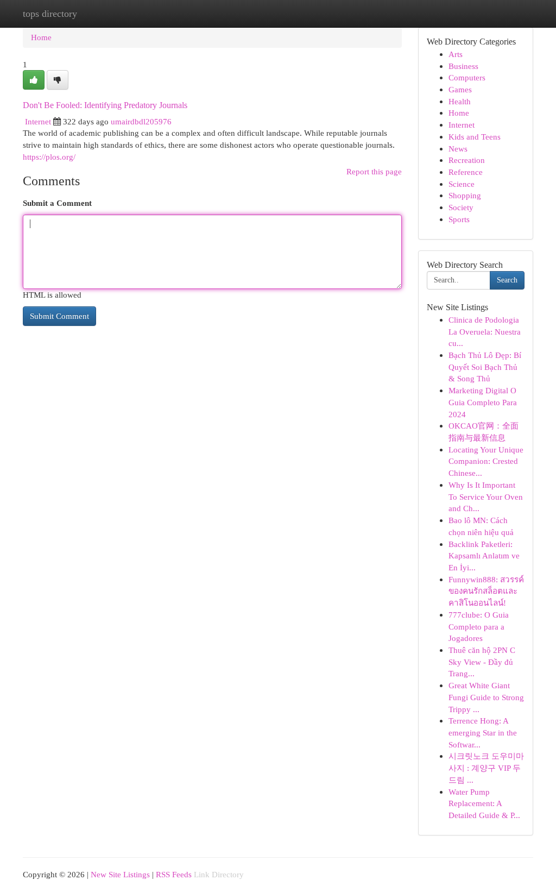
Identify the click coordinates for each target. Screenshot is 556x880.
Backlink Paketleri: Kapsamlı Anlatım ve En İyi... (484, 555)
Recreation (466, 160)
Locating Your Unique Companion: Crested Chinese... (485, 461)
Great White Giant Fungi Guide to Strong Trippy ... (486, 697)
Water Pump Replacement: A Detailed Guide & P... (484, 803)
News (457, 148)
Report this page (374, 171)
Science (461, 183)
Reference (465, 172)
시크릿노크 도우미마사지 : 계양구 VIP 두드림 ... (486, 767)
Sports (459, 219)
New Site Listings (120, 874)
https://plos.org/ (49, 156)
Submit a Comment (57, 203)
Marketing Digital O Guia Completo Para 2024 (482, 402)
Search (507, 280)
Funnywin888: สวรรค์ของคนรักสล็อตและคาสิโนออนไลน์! (486, 591)
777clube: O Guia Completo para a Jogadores (478, 626)
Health (459, 101)
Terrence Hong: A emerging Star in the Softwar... (482, 732)
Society (460, 207)
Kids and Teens (474, 136)
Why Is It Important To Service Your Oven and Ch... (485, 496)
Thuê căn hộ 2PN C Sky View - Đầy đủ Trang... (481, 661)
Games (460, 89)
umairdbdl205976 (141, 121)
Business (463, 66)
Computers (466, 77)
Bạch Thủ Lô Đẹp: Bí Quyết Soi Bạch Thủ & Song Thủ (484, 366)
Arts (455, 54)
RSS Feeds (174, 874)
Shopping (464, 195)
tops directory (50, 13)
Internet (38, 121)
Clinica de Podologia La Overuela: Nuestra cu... (484, 331)
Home (41, 37)
